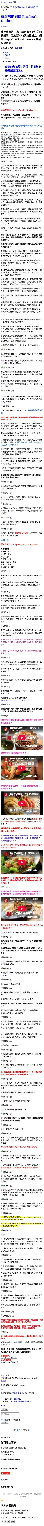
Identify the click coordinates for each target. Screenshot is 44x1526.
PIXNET (9, 1494)
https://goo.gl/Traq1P (9, 1358)
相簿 (7, 52)
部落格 (7, 55)
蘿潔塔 (3, 1381)
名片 (7, 58)
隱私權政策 (37, 1494)
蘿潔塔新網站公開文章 (22, 1401)
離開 (12, 1522)
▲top (3, 1405)
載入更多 (4, 1409)
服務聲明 (23, 1496)
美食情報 (18, 48)
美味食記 (17, 1399)
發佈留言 (4, 1422)
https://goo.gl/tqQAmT (9, 1362)
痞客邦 (14, 1393)
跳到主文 (4, 26)
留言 (19, 1393)
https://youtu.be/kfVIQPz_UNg (13, 700)
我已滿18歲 (5, 1522)
